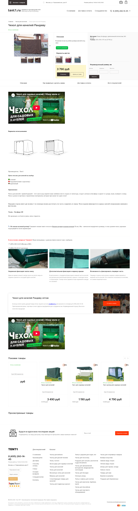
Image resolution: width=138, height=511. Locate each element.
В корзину (63, 74)
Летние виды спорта (107, 464)
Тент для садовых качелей (81, 385)
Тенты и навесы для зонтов (84, 479)
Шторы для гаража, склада (109, 467)
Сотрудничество (101, 11)
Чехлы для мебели (56, 454)
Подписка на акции (121, 433)
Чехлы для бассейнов (82, 487)
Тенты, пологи (54, 461)
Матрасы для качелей (57, 476)
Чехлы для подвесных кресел (60, 484)
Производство (37, 458)
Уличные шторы (80, 476)
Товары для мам (105, 473)
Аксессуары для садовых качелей (61, 464)
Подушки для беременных (109, 479)
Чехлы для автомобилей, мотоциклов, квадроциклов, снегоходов (84, 468)
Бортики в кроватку (106, 476)
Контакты (36, 480)
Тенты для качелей (56, 470)
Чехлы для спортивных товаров (111, 454)
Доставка (36, 461)
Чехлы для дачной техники (59, 458)
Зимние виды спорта (107, 461)
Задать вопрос (13, 474)
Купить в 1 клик (77, 74)
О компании (71, 11)
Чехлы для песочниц (82, 458)
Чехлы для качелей (56, 467)
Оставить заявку (111, 303)
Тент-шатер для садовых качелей (114, 385)
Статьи (35, 469)
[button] (49, 46)
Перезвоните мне (14, 470)
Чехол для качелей (47, 385)
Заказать (94, 76)
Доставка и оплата (85, 11)
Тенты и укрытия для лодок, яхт (85, 454)
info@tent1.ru (52, 304)
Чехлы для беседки (81, 473)
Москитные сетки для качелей (60, 473)
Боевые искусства (106, 458)
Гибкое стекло (105, 470)
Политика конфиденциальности (116, 502)
